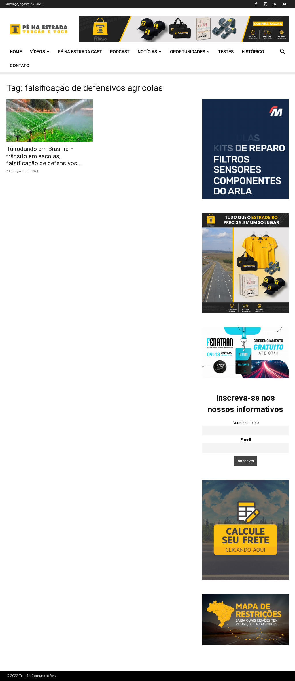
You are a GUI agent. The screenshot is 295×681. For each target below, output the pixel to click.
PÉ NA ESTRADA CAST (80, 51)
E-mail (245, 440)
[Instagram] (265, 4)
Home (16, 51)
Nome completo (245, 423)
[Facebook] (255, 4)
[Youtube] (284, 4)
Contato (19, 65)
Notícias (147, 51)
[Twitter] (275, 4)
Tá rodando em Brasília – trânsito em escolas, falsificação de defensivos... (44, 156)
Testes (226, 51)
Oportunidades (187, 51)
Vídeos (37, 51)
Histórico (253, 51)
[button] (282, 52)
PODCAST (120, 51)
